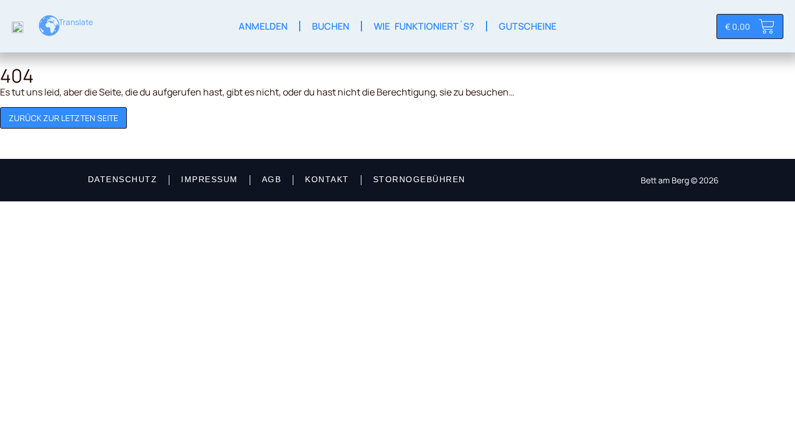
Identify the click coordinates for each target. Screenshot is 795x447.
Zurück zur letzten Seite (63, 117)
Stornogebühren (419, 179)
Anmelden (263, 26)
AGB (272, 179)
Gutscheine (527, 26)
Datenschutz (123, 179)
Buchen (330, 26)
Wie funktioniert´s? (424, 26)
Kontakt (327, 179)
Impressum (209, 179)
